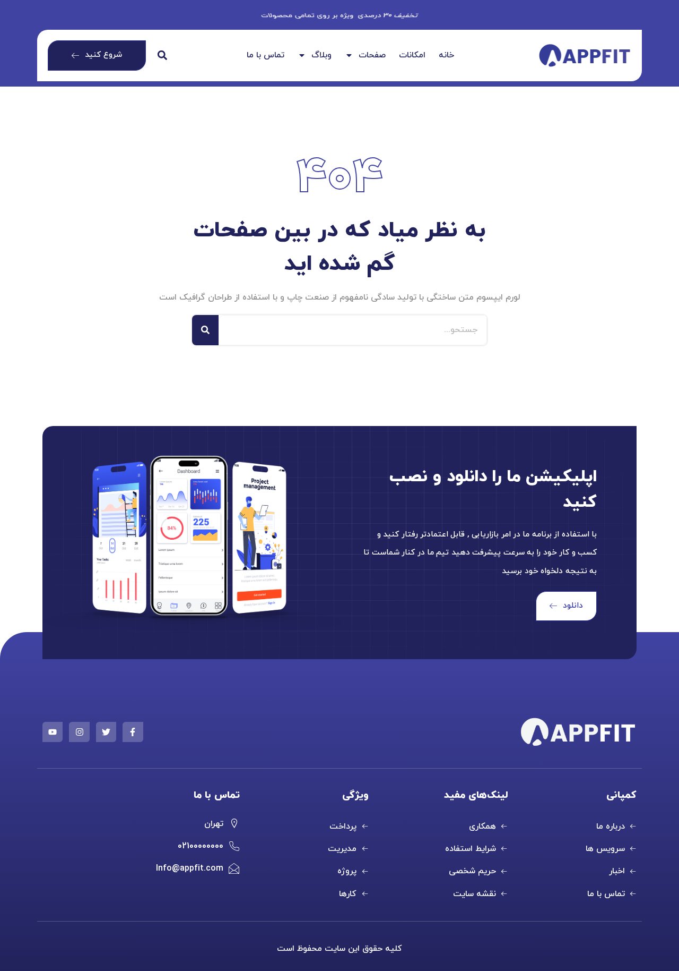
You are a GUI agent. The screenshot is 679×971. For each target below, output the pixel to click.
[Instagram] (79, 732)
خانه (446, 55)
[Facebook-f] (133, 732)
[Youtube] (52, 732)
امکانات (412, 55)
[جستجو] (205, 330)
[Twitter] (106, 732)
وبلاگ (321, 55)
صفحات (372, 55)
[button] (162, 55)
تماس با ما (265, 55)
